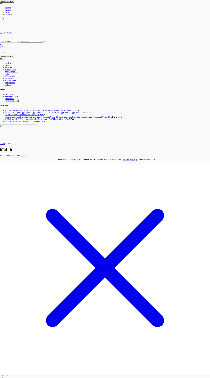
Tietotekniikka (10, 70)
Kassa (7, 12)
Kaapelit (8, 94)
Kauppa (8, 8)
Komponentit (10, 96)
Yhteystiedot (10, 83)
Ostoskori (8, 14)
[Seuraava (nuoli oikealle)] (3, 377)
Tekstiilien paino (11, 72)
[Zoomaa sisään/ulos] (1, 375)
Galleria (8, 85)
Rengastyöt (9, 78)
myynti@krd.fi (129, 160)
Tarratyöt (8, 67)
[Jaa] (6, 375)
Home (2, 144)
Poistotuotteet (10, 101)
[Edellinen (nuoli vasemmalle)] (1, 377)
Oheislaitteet (9, 99)
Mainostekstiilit (11, 76)
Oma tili (8, 10)
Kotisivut (8, 74)
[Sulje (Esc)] (8, 375)
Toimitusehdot (10, 80)
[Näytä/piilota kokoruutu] (3, 375)
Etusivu (8, 63)
